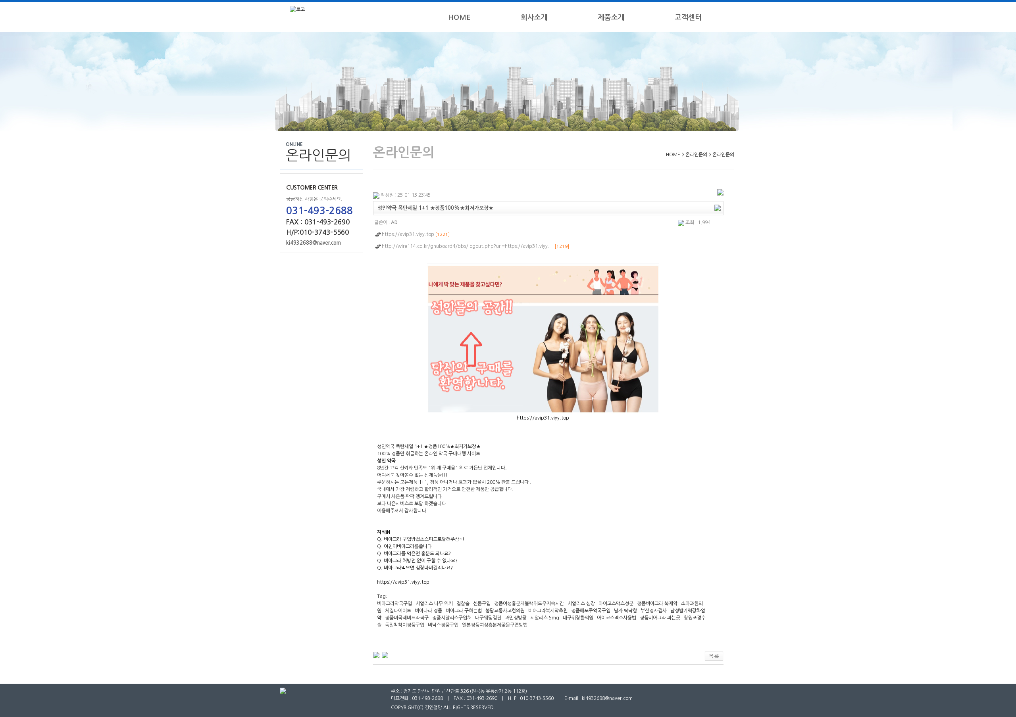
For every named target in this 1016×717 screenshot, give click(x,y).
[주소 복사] (717, 207)
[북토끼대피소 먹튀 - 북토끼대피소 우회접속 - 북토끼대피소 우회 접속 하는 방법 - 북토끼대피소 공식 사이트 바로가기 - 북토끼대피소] (385, 654)
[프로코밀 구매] (376, 654)
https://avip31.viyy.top (543, 418)
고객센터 (688, 17)
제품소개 (611, 17)
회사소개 (534, 17)
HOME (459, 17)
